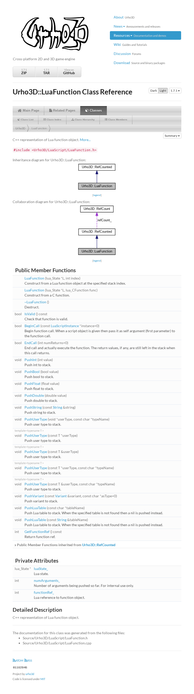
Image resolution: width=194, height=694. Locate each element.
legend (97, 194)
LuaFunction (39, 128)
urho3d (30, 674)
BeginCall (32, 326)
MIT (42, 679)
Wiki (130, 44)
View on (69, 71)
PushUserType (36, 419)
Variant (61, 496)
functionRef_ (44, 592)
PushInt (31, 360)
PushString (33, 407)
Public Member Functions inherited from (65, 545)
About (124, 17)
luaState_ (41, 568)
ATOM (19, 660)
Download (139, 63)
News (137, 26)
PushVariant (34, 496)
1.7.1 (24, 71)
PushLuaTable (35, 508)
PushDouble (34, 395)
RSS (29, 660)
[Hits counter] (20, 667)
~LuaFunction (35, 302)
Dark (153, 90)
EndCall (31, 343)
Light (163, 90)
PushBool (32, 371)
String (57, 407)
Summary (171, 135)
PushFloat (32, 383)
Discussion (127, 53)
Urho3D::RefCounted (98, 545)
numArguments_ (47, 580)
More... (85, 139)
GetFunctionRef (37, 531)
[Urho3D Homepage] (55, 33)
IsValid (30, 314)
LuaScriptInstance (65, 326)
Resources (140, 35)
